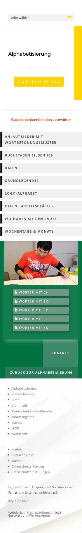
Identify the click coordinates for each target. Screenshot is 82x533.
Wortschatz (19, 434)
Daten (11, 168)
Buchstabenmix (22, 394)
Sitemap (17, 461)
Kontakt (60, 353)
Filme (15, 400)
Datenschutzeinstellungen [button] (30, 472)
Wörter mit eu (34, 327)
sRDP (15, 428)
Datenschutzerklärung (27, 466)
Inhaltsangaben (22, 417)
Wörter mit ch (34, 292)
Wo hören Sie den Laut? (31, 218)
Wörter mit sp (33, 310)
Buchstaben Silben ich (29, 155)
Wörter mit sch (35, 301)
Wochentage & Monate (29, 231)
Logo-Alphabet (21, 193)
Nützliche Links (22, 455)
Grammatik (19, 405)
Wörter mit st (33, 319)
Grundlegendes (22, 180)
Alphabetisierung (38, 81)
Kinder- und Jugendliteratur (31, 411)
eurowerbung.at (42, 512)
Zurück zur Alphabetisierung (41, 372)
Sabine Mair (20, 501)
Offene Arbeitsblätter (29, 206)
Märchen (17, 422)
